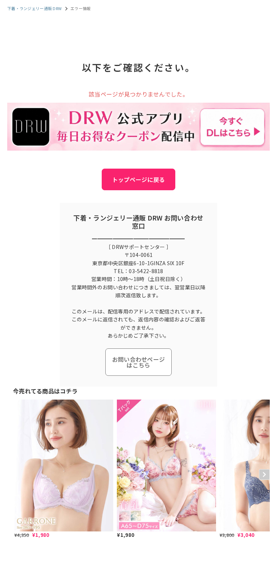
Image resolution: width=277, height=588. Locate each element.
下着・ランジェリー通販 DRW (34, 8)
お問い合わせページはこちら (138, 362)
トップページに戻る (138, 179)
